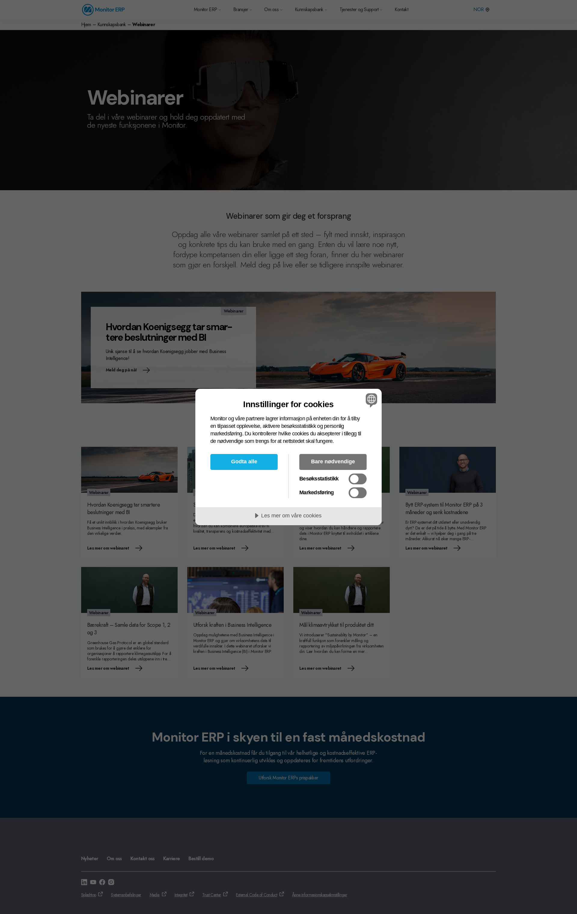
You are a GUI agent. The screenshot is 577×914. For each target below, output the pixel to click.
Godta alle (244, 462)
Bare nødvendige (333, 462)
